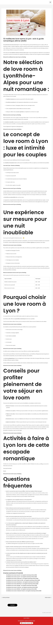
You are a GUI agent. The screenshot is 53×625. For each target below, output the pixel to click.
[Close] (52, 618)
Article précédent (5, 597)
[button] (12, 605)
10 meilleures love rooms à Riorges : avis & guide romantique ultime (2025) (21, 585)
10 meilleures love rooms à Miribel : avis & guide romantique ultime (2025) (21, 589)
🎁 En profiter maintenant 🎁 (26, 623)
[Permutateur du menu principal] (50, 2)
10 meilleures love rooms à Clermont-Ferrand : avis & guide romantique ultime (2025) (23, 590)
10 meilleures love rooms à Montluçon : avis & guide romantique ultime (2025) (22, 583)
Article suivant (48, 597)
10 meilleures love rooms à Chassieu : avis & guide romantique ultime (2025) (22, 587)
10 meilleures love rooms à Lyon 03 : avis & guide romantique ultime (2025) (21, 575)
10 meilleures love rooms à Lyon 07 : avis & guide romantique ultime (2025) (21, 576)
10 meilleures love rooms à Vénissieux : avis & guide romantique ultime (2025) (22, 578)
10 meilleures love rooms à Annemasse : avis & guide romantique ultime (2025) (22, 582)
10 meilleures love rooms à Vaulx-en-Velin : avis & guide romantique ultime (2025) (23, 580)
